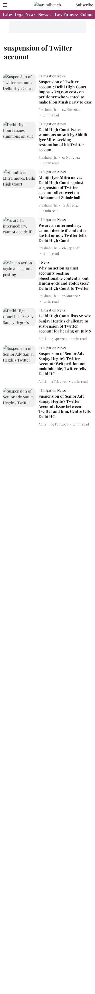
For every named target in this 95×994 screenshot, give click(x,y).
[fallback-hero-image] (20, 96)
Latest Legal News (19, 14)
